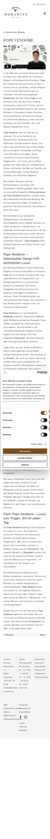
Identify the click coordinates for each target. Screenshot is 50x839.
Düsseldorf (28, 552)
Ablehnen (25, 465)
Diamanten (20, 337)
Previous (9, 634)
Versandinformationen (12, 708)
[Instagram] (25, 717)
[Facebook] (20, 717)
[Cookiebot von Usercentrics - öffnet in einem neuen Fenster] (37, 372)
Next (42, 634)
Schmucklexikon (41, 677)
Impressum (39, 662)
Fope (42, 80)
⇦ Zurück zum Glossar (14, 32)
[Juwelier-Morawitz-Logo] (15, 7)
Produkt (10, 358)
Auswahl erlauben (25, 458)
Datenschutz (40, 659)
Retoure (6, 712)
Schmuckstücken (37, 191)
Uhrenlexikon (40, 673)
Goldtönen (8, 316)
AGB (5, 704)
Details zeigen (37, 444)
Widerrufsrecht (9, 715)
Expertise (36, 621)
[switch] (44, 420)
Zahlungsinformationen (12, 719)
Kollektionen (9, 98)
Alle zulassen (25, 451)
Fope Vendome (10, 132)
